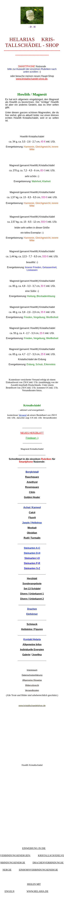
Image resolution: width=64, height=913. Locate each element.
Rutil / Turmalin (32, 538)
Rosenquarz (32, 487)
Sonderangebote (32, 583)
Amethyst (32, 482)
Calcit (32, 512)
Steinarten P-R (32, 563)
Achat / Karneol (32, 507)
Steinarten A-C (32, 548)
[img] (32, 15)
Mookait (32, 527)
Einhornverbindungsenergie (38, 870)
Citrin (32, 492)
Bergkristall (32, 472)
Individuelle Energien (32, 649)
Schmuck (32, 624)
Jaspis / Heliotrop (32, 522)
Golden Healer (32, 497)
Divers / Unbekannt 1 (32, 593)
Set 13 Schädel (32, 588)
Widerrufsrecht (32, 685)
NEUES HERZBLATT (32, 433)
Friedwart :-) (32, 438)
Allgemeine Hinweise (32, 680)
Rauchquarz (32, 477)
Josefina (37, 654)
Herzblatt (32, 578)
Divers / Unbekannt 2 (32, 599)
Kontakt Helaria (32, 639)
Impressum (32, 670)
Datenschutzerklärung (32, 675)
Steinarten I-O (32, 558)
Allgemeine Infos (32, 644)
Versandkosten (32, 690)
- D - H (32, 27)
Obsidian (32, 533)
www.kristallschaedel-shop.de (31, 78)
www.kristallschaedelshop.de (32, 705)
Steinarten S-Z (32, 568)
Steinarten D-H (32, 553)
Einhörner (32, 614)
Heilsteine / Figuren (32, 629)
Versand (22, 415)
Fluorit (32, 517)
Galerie (26, 654)
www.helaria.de (37, 891)
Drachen (32, 609)
